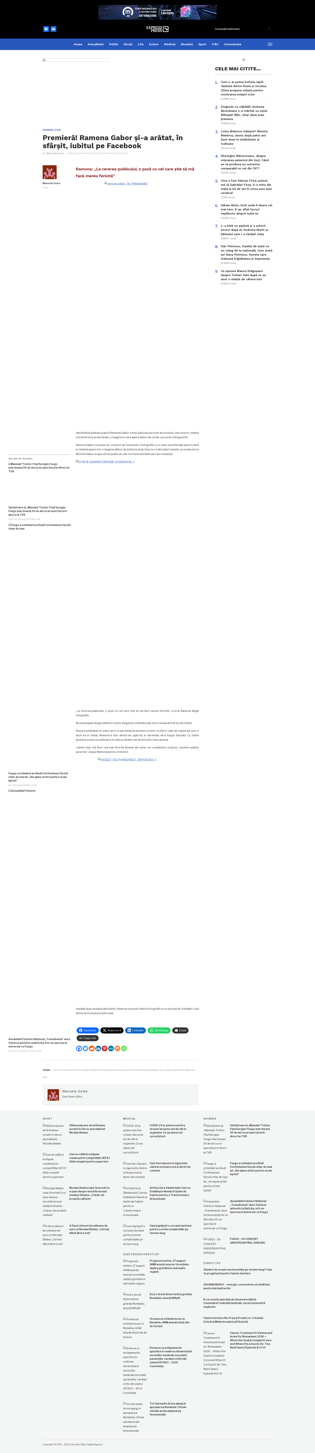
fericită (73, 1070)
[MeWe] (111, 1048)
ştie (45, 1077)
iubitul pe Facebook (101, 1070)
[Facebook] (79, 1048)
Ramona (190, 1070)
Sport (202, 44)
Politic (113, 44)
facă (65, 1070)
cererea (57, 1070)
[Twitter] (85, 1048)
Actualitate (96, 44)
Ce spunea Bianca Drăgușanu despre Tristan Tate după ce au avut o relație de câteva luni (243, 275)
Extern (154, 44)
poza (125, 1070)
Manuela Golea (55, 153)
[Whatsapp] (124, 1048)
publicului (178, 1070)
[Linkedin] (98, 1048)
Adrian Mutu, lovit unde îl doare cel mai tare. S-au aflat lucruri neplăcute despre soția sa (246, 209)
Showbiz (187, 44)
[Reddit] (92, 1048)
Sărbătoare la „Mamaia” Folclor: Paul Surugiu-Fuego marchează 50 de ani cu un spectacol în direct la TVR (37, 511)
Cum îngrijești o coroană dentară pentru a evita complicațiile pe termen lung (170, 1229)
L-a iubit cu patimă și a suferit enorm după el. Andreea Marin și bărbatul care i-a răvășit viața (244, 230)
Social (128, 44)
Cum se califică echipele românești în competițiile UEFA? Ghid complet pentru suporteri (89, 1158)
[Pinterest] (104, 1048)
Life (141, 44)
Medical (169, 44)
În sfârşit (84, 1070)
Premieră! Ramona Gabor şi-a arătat (150, 1070)
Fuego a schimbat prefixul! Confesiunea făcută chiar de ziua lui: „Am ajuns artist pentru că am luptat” (38, 777)
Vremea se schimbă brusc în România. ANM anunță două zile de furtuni (169, 1322)
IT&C (215, 44)
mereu (118, 1070)
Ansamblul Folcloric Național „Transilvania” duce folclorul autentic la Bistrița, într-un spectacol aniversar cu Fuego (39, 1043)
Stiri (58, 130)
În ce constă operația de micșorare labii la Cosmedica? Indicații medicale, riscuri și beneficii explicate (234, 1303)
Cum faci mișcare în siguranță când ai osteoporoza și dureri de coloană (170, 1167)
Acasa (78, 44)
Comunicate (232, 44)
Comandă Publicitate (227, 29)
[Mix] (117, 1048)
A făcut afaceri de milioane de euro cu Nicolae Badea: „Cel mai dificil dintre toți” (89, 1229)
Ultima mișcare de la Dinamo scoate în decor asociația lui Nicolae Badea (87, 1129)
